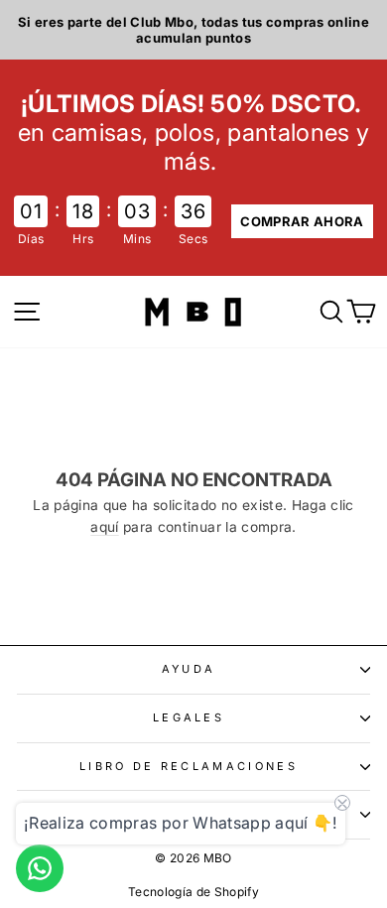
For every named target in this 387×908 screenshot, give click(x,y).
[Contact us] (40, 868)
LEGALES (188, 717)
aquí (104, 527)
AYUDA (189, 669)
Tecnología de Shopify (193, 891)
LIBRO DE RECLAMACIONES (188, 766)
